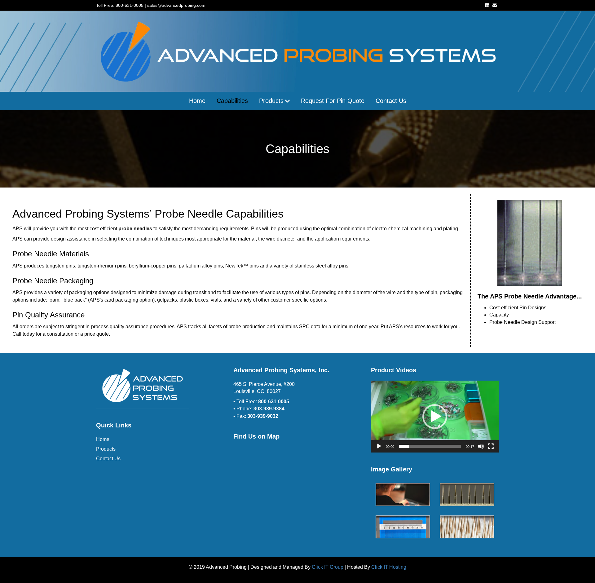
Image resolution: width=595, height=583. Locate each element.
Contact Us (391, 100)
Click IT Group (327, 567)
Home (197, 100)
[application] (435, 417)
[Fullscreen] (491, 446)
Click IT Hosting (388, 567)
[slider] (430, 446)
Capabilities (232, 100)
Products (271, 100)
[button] (434, 416)
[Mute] (481, 446)
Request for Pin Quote (332, 100)
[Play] (379, 446)
